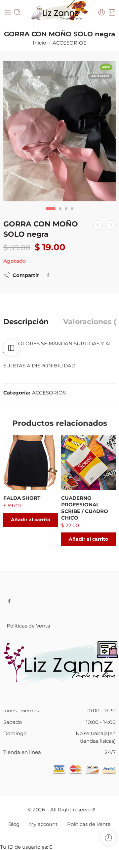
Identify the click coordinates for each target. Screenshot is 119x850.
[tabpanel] (59, 133)
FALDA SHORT (21, 498)
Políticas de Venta (28, 626)
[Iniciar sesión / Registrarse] (101, 12)
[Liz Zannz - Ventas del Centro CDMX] (59, 12)
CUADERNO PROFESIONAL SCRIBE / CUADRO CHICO (84, 508)
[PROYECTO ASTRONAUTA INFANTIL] (98, 225)
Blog (14, 824)
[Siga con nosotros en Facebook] (9, 601)
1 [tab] (51, 214)
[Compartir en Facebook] (48, 275)
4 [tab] (72, 214)
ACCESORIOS (69, 43)
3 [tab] (66, 214)
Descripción (26, 321)
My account (43, 824)
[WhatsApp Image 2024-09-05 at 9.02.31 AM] (59, 131)
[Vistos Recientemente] (108, 837)
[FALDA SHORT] (30, 462)
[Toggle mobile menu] (7, 12)
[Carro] (112, 12)
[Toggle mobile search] (17, 12)
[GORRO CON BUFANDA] (111, 225)
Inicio (39, 43)
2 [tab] (60, 214)
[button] (30, 520)
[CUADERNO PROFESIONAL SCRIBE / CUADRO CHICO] (88, 462)
